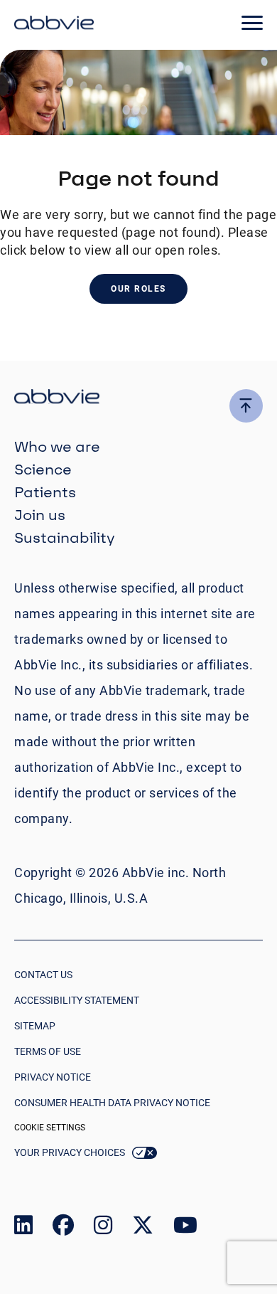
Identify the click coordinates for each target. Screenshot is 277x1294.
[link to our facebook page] (63, 1228)
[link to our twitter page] (142, 1228)
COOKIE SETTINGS (49, 1128)
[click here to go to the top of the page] (246, 406)
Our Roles (138, 289)
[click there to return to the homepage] (138, 398)
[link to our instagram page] (103, 1228)
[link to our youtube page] (185, 1228)
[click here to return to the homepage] (54, 25)
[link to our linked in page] (23, 1228)
